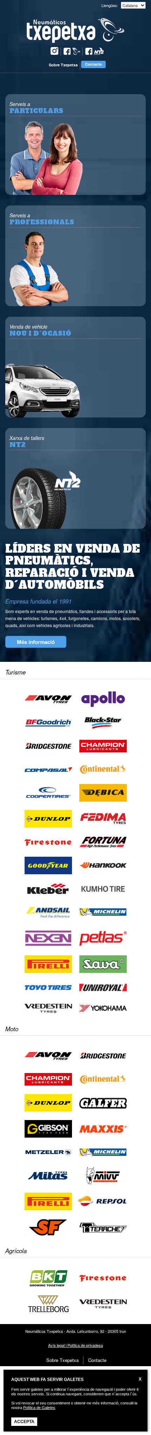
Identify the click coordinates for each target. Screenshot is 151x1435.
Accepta (24, 1421)
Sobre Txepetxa (63, 64)
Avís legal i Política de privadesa (75, 1345)
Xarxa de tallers (26, 441)
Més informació (36, 642)
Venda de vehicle (40, 330)
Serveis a (36, 107)
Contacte (93, 64)
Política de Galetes (39, 1408)
